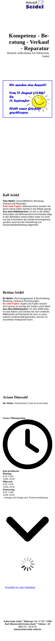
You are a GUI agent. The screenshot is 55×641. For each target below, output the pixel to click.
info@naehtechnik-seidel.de (27, 629)
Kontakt (48, 590)
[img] (34, 5)
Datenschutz (45, 596)
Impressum (46, 593)
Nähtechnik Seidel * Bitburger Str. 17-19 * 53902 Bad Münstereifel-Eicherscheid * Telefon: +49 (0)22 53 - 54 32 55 (28, 624)
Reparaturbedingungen (40, 601)
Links (49, 604)
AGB (49, 598)
